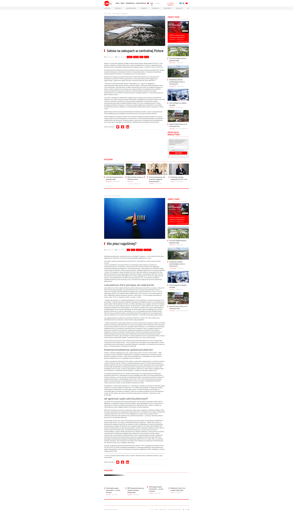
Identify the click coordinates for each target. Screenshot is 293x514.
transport (144, 8)
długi (128, 249)
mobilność (179, 8)
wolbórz (146, 57)
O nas (152, 509)
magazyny (136, 57)
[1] (135, 261)
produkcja (118, 8)
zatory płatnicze (147, 249)
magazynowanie (131, 8)
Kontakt (156, 509)
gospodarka (167, 8)
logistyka (107, 8)
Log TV (151, 4)
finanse (133, 249)
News (117, 3)
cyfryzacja (155, 8)
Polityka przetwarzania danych (175, 509)
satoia (141, 57)
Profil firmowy (170, 4)
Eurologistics (141, 3)
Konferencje (130, 3)
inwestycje (130, 57)
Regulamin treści (163, 509)
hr (188, 8)
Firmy (123, 3)
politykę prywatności (180, 150)
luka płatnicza (139, 249)
